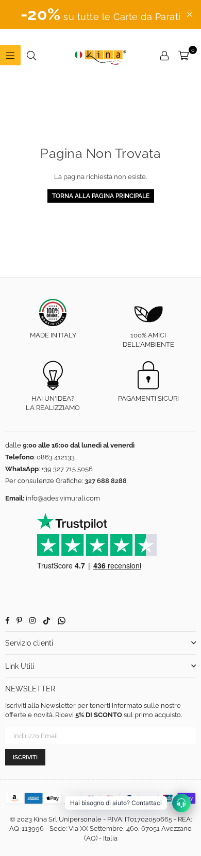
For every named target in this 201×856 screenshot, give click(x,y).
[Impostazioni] (164, 55)
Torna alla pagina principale (100, 196)
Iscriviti (25, 757)
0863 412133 (56, 457)
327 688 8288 (106, 481)
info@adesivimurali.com (63, 498)
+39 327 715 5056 (67, 469)
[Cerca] (31, 55)
